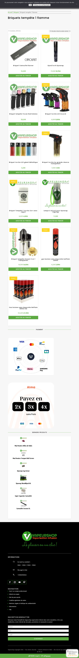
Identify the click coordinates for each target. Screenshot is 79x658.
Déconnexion (12, 606)
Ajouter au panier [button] (23, 76)
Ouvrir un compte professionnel (18, 591)
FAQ (10, 609)
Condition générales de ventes (17, 600)
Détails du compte (14, 594)
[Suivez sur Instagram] (15, 582)
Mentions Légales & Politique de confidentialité (22, 603)
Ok (30, 5)
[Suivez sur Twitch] (24, 582)
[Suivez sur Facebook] (10, 582)
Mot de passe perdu (14, 597)
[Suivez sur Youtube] (20, 582)
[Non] (77, 4)
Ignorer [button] (48, 656)
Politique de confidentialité (42, 5)
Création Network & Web (45, 649)
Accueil (10, 12)
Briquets (16, 12)
